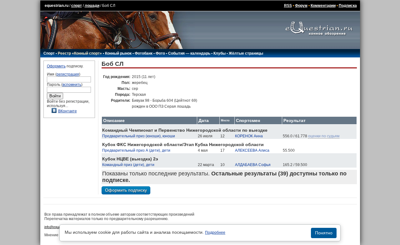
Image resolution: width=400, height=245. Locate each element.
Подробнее (215, 232)
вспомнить (71, 84)
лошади (92, 5)
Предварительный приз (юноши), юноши (138, 136)
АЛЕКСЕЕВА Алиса (252, 150)
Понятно (323, 232)
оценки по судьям (323, 136)
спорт (76, 5)
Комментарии (323, 5)
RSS (288, 5)
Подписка (348, 5)
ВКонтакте (67, 111)
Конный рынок (118, 53)
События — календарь (189, 53)
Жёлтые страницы (246, 53)
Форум (301, 5)
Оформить (56, 66)
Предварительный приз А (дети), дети (136, 150)
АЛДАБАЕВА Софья (253, 165)
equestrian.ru (56, 5)
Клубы (219, 53)
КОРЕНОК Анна (249, 136)
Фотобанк (143, 53)
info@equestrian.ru (58, 227)
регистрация (68, 74)
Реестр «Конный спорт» (80, 53)
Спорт (49, 53)
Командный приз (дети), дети (128, 165)
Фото (160, 53)
